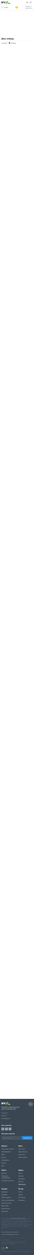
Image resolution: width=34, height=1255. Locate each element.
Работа (4, 1170)
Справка (4, 1189)
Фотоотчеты (22, 1184)
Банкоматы (21, 1154)
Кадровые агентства (8, 1180)
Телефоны (4, 1194)
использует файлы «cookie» (17, 1218)
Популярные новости (8, 1149)
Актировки (21, 1200)
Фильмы (20, 1181)
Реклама (4, 1116)
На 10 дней (21, 1197)
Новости (4, 1146)
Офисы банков (22, 1152)
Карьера (4, 1173)
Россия (4, 1157)
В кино (20, 1173)
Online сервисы (6, 1197)
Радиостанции (6, 1208)
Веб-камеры (5, 1206)
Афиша (20, 1170)
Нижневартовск (6, 1152)
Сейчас (20, 1192)
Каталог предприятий (8, 1200)
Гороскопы (5, 1211)
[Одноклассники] (6, 1129)
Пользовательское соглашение (10, 1232)
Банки (20, 1146)
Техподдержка (6, 1118)
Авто (3, 1165)
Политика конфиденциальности (10, 1234)
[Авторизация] (27, 2)
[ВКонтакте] (3, 1129)
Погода (4, 1163)
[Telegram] (10, 1129)
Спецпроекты (5, 1160)
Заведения (21, 1179)
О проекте (5, 1113)
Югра (3, 1154)
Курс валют (21, 1149)
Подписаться (27, 1138)
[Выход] (31, 2)
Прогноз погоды (6, 1203)
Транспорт (5, 1192)
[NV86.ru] (6, 2)
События (21, 1176)
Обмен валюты (22, 1157)
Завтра (20, 1194)
